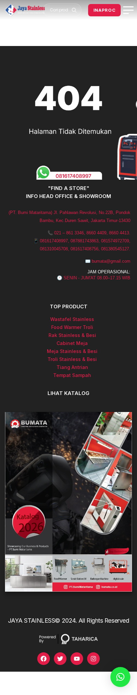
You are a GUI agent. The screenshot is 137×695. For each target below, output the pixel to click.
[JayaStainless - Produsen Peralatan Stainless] (25, 10)
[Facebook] (43, 658)
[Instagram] (93, 658)
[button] (120, 677)
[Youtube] (76, 658)
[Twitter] (60, 658)
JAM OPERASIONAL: (108, 272)
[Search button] (74, 10)
